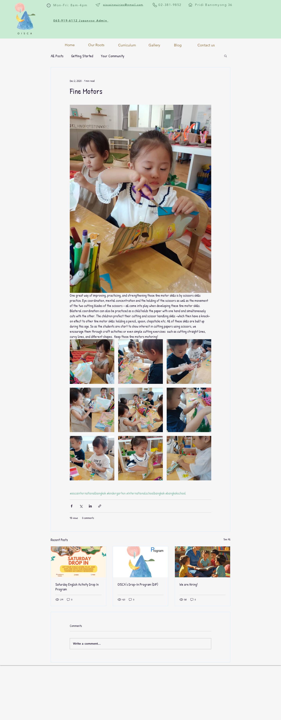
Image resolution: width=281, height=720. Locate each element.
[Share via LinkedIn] (90, 506)
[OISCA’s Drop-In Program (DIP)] (140, 561)
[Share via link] (100, 506)
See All (226, 539)
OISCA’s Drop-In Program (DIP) (138, 584)
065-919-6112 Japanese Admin (80, 20)
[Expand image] (92, 361)
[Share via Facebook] (71, 506)
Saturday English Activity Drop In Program (77, 587)
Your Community (112, 55)
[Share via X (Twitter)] (81, 506)
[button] (225, 55)
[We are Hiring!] (202, 561)
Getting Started (82, 55)
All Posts (57, 55)
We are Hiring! (188, 584)
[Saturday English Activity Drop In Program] (78, 561)
